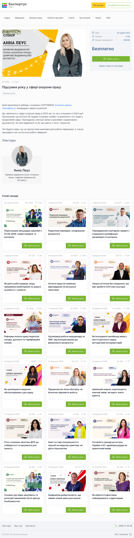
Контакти (30, 525)
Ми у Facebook (121, 534)
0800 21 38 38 (125, 526)
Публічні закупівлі (55, 18)
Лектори (6, 525)
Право (98, 18)
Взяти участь (113, 59)
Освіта (71, 18)
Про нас (18, 525)
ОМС (108, 18)
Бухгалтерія (85, 18)
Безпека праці (35, 18)
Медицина (19, 18)
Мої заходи (98, 5)
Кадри (7, 18)
